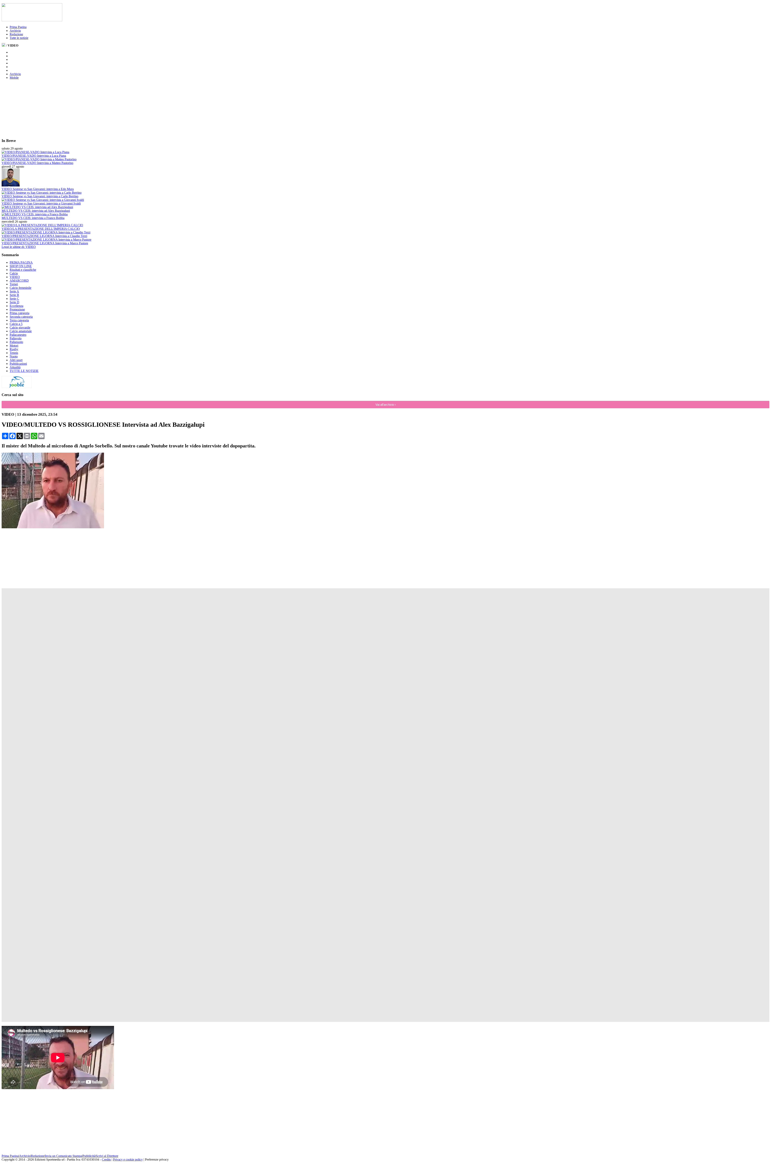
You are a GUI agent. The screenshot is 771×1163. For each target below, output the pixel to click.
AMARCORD (19, 280)
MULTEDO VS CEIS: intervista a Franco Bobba (33, 218)
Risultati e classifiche (23, 269)
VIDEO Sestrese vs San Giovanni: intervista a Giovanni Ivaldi (41, 203)
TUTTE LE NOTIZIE (24, 371)
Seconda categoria (21, 316)
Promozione (17, 309)
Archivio (15, 30)
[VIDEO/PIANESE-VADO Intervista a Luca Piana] (35, 152)
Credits (106, 1159)
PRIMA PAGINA (21, 262)
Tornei (14, 284)
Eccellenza (16, 306)
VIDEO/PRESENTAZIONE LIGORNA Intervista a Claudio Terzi (44, 236)
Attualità (15, 367)
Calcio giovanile (20, 327)
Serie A (14, 291)
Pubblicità (89, 1156)
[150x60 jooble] (17, 387)
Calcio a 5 (16, 324)
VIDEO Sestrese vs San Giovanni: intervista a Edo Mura (38, 189)
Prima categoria (19, 313)
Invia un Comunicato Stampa (63, 1156)
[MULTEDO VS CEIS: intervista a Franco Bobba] (35, 214)
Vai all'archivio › (385, 404)
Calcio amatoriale (21, 331)
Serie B (14, 295)
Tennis (14, 352)
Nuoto (14, 356)
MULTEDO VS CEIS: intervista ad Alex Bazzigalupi (36, 210)
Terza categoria (19, 320)
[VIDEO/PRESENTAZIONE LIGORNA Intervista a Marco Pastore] (46, 239)
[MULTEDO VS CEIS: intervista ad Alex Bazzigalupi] (37, 207)
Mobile (14, 77)
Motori (14, 345)
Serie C (14, 298)
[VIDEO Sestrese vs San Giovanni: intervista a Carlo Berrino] (42, 192)
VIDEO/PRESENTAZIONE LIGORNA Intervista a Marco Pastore (45, 243)
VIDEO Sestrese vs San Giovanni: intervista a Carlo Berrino (40, 196)
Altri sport (16, 360)
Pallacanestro (18, 334)
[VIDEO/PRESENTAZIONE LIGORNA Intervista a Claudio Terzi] (46, 232)
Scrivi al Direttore (107, 1156)
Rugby (14, 349)
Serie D (14, 302)
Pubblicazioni (18, 363)
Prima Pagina (18, 27)
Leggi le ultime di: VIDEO (19, 246)
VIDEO (15, 277)
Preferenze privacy (157, 1159)
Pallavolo (15, 338)
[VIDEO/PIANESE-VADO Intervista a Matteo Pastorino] (39, 159)
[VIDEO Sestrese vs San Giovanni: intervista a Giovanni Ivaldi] (43, 200)
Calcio (14, 273)
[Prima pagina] (3, 45)
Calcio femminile (20, 287)
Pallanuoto (16, 342)
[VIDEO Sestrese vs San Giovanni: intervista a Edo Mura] (11, 185)
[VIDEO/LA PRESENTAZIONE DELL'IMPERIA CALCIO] (42, 225)
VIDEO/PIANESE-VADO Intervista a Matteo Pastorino (37, 163)
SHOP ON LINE (21, 266)
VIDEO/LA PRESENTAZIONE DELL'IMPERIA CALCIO (41, 228)
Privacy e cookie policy (128, 1159)
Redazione (16, 34)
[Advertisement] (32, 109)
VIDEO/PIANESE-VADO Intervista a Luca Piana (34, 155)
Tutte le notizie (19, 38)
